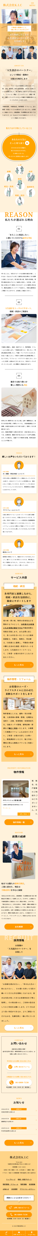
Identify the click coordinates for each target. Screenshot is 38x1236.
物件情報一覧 (19, 822)
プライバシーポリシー (27, 1189)
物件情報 (23, 1184)
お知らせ (6, 1189)
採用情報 (32, 1184)
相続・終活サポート (25, 1179)
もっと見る (19, 664)
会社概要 (19, 926)
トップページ (10, 1179)
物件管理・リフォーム (10, 1184)
